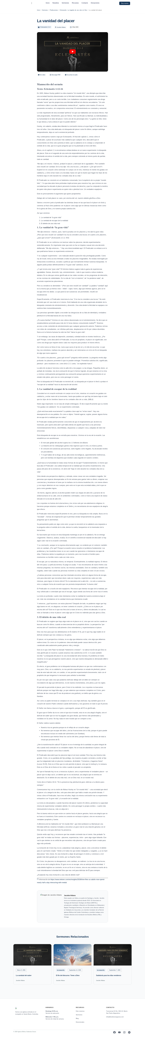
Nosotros (55, 3)
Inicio (48, 3)
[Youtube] (119, 1032)
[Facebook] (114, 1032)
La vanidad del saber (23, 975)
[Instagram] (124, 1032)
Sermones (65, 3)
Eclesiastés (60, 970)
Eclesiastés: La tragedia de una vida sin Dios (73, 10)
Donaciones (95, 3)
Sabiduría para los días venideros (108, 975)
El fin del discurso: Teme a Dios (68, 975)
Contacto (85, 3)
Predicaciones (54, 10)
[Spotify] (129, 1032)
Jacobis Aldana (61, 27)
